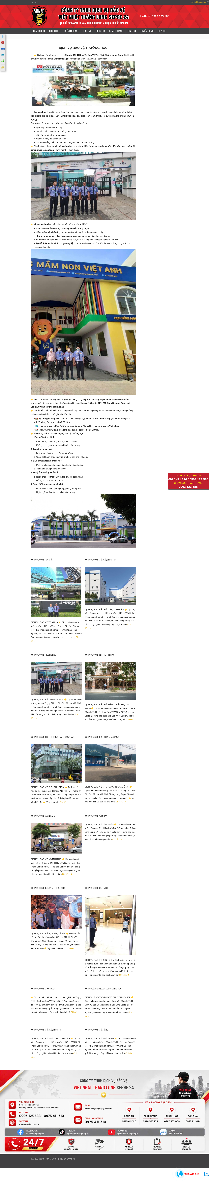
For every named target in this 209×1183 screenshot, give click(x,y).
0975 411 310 (191, 1174)
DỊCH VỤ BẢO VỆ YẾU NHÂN (96, 816)
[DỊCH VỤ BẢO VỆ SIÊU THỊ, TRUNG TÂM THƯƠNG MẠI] (56, 778)
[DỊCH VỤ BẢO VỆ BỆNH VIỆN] (110, 951)
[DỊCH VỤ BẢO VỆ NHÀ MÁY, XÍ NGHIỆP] (110, 601)
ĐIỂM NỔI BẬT (71, 31)
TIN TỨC (132, 31)
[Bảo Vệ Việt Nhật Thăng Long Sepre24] (39, 25)
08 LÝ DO (100, 31)
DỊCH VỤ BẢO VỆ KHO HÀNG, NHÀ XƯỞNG (102, 737)
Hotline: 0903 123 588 (154, 16)
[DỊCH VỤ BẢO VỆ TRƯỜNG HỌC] (56, 691)
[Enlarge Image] (56, 570)
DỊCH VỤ (87, 31)
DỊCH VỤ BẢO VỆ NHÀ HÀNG (96, 1030)
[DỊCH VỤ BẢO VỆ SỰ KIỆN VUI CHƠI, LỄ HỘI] (56, 925)
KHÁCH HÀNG (116, 31)
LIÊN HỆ (162, 31)
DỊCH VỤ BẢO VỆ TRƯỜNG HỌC (43, 655)
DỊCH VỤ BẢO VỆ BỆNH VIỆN (96, 888)
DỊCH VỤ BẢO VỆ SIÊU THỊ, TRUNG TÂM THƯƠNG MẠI (52, 737)
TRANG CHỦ (39, 31)
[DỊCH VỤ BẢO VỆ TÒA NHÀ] (56, 614)
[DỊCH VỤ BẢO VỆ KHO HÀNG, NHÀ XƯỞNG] (110, 778)
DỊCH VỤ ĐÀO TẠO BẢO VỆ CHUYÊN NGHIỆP (103, 988)
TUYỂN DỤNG (147, 31)
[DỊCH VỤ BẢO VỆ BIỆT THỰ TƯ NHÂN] (110, 696)
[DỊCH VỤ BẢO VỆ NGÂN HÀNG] (56, 851)
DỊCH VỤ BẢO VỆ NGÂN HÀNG (43, 816)
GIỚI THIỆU (54, 31)
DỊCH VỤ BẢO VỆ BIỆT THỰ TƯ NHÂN (99, 655)
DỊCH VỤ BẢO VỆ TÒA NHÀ (41, 559)
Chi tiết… (64, 802)
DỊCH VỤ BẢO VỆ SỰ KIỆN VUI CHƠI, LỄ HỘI (48, 888)
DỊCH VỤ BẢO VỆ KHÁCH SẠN (43, 988)
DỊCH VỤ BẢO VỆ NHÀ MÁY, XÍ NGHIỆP (100, 559)
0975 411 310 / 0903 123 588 (188, 479)
